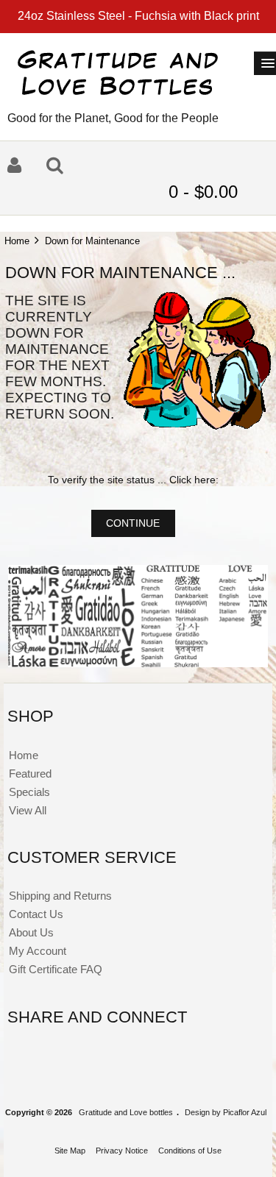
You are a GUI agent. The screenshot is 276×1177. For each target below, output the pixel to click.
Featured (30, 773)
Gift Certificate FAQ (55, 969)
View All (27, 810)
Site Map (69, 1150)
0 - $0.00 (206, 192)
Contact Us (36, 914)
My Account (37, 951)
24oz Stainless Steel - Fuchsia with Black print (138, 15)
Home (16, 240)
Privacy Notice (122, 1150)
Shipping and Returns (60, 895)
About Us (31, 932)
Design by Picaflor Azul (225, 1112)
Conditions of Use (190, 1150)
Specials (29, 792)
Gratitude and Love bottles (126, 1112)
